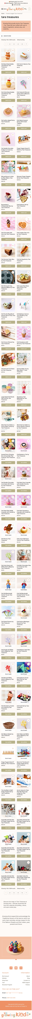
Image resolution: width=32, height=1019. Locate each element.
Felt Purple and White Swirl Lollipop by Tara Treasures (7, 651)
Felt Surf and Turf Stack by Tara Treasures (7, 369)
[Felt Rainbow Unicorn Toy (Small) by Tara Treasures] (24, 305)
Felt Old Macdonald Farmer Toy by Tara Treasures (6, 595)
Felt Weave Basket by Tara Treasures (7, 734)
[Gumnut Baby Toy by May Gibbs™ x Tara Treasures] (24, 360)
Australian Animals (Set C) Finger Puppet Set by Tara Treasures (8, 849)
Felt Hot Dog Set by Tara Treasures (23, 260)
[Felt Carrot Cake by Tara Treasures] (24, 55)
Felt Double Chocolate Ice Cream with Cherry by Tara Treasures (7, 484)
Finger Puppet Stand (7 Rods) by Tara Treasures (8, 762)
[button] (29, 9)
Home (2, 13)
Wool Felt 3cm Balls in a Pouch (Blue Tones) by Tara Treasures (7, 426)
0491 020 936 (16, 4)
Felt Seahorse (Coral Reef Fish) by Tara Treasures (22, 679)
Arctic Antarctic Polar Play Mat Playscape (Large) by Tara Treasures (23, 792)
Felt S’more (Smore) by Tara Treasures (7, 342)
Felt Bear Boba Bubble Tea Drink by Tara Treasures (7, 65)
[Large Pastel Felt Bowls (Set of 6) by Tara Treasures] (8, 388)
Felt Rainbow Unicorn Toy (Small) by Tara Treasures (23, 315)
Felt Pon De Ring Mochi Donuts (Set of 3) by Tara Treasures (8, 315)
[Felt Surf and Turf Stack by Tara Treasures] (8, 360)
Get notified (8, 462)
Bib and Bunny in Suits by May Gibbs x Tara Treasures (7, 178)
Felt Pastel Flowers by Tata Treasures (7, 622)
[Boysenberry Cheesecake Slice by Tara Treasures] (8, 195)
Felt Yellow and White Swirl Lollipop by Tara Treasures (23, 735)
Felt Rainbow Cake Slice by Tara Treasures (23, 650)
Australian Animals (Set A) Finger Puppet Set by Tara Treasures (7, 821)
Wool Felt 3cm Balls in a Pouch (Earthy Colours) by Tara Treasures (23, 426)
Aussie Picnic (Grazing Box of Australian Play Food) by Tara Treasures (8, 456)
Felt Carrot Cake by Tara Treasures (23, 64)
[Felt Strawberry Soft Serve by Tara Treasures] (24, 333)
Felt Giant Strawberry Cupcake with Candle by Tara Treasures (23, 512)
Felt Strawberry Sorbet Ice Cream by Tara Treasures (7, 707)
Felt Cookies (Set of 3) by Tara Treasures (23, 233)
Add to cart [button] (8, 72)
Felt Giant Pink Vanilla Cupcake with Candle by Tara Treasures (8, 512)
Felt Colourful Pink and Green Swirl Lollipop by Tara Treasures (23, 93)
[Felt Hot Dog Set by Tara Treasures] (24, 250)
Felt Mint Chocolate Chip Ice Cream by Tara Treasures (24, 567)
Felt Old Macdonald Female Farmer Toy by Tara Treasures (23, 595)
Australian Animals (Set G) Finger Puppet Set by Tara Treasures (8, 877)
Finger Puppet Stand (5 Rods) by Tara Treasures (23, 149)
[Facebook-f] (11, 968)
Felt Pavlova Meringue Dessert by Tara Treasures (23, 623)
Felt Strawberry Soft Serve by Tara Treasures (23, 342)
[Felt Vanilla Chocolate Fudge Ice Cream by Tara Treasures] (8, 139)
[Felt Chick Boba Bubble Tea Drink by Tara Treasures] (8, 83)
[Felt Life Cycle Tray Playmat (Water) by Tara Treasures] (8, 277)
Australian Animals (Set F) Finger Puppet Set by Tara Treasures (23, 849)
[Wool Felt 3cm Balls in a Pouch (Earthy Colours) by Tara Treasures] (24, 416)
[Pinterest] (16, 968)
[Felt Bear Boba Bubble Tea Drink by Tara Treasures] (8, 55)
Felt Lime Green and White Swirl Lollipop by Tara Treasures (7, 567)
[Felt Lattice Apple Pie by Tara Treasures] (8, 111)
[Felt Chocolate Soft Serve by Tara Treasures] (8, 224)
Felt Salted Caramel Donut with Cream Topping (22, 122)
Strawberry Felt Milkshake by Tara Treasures (22, 398)
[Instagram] (21, 968)
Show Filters (7, 36)
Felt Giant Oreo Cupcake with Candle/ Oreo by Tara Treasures (23, 484)
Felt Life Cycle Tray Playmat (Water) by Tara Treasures (8, 287)
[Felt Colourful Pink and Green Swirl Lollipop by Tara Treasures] (24, 83)
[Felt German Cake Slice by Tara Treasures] (8, 250)
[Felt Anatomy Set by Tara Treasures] (24, 195)
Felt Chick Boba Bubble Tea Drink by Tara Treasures (7, 93)
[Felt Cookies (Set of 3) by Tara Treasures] (24, 224)
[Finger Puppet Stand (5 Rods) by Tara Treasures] (24, 139)
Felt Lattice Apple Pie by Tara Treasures (8, 121)
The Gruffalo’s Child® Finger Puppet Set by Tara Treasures (7, 791)
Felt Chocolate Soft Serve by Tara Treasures (8, 233)
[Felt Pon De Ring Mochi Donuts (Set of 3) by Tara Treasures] (8, 305)
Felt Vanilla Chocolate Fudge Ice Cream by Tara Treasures (7, 150)
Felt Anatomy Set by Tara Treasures (22, 205)
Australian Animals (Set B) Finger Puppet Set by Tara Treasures (23, 821)
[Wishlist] (13, 50)
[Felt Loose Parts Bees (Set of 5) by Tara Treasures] (24, 277)
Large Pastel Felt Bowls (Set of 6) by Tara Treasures (7, 398)
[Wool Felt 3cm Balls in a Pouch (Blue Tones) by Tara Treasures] (8, 416)
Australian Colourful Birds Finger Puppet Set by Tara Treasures (23, 877)
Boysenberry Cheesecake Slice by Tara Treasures (7, 206)
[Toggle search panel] (26, 9)
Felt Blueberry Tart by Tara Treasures (23, 455)
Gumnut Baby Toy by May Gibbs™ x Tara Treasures (23, 370)
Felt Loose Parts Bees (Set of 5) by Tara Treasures (23, 287)
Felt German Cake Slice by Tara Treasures (7, 260)
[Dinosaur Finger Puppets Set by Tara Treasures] (24, 167)
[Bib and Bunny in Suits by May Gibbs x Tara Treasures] (8, 167)
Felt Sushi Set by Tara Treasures (23, 706)
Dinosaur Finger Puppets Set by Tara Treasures (23, 177)
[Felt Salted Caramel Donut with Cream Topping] (24, 111)
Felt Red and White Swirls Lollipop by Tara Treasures (7, 679)
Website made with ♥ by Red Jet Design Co (16, 1006)
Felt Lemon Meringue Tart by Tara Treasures (23, 539)
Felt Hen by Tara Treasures (5, 539)
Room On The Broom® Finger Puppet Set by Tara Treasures (23, 763)
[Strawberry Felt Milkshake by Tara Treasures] (24, 388)
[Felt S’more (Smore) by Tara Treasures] (8, 333)
